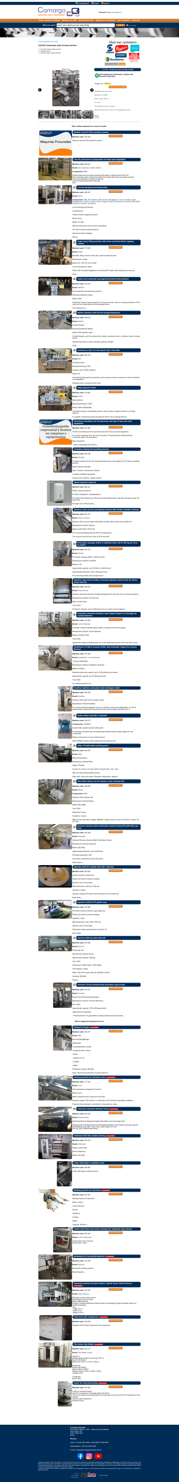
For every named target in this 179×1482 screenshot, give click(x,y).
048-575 (81, 317)
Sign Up (110, 12)
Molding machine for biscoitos (87, 1190)
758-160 (81, 137)
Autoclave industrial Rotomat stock (93, 1109)
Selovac (87, 518)
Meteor (80, 790)
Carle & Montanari (85, 1237)
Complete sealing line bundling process (91, 449)
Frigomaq (84, 168)
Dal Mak (81, 457)
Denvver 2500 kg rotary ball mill (91, 938)
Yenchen (81, 993)
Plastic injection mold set (85, 482)
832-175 (81, 1349)
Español (106, 3)
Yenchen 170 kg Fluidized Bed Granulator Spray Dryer (101, 985)
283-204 (81, 1321)
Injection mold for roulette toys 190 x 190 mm (94, 867)
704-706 (81, 1290)
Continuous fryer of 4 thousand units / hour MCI (98, 350)
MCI (79, 359)
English (96, 3)
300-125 (81, 1140)
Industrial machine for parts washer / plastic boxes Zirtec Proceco (103, 1283)
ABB (85, 200)
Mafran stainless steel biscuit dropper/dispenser (98, 313)
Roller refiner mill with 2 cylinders (92, 715)
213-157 (81, 989)
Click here (111, 76)
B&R (100, 200)
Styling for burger (81, 1027)
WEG (86, 171)
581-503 (81, 1114)
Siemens (83, 203)
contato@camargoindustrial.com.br (88, 1450)
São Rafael (82, 1352)
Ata (79, 168)
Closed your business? (111, 64)
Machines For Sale (69, 20)
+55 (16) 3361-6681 (82, 1442)
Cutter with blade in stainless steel (89, 1163)
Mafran (80, 321)
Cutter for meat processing (85, 1383)
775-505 (81, 248)
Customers (122, 64)
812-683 (81, 620)
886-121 (81, 487)
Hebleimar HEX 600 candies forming (90, 1136)
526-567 (81, 587)
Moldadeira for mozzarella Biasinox (89, 1256)
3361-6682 (95, 1442)
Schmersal (118, 201)
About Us (48, 20)
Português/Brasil (83, 3)
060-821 (81, 164)
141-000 (81, 1261)
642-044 (81, 750)
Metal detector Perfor (86, 388)
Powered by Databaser (103, 1475)
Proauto (111, 201)
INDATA (81, 287)
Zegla (80, 252)
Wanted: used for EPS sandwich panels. (91, 132)
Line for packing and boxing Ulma (92, 187)
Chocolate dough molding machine (50, 49)
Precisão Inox (83, 590)
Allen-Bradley (93, 200)
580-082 (81, 1167)
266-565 (81, 786)
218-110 (81, 549)
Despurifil (81, 836)
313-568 (81, 907)
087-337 (81, 514)
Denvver (81, 946)
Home (41, 20)
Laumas (92, 201)
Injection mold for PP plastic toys (92, 902)
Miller (80, 754)
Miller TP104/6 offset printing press (92, 746)
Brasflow (81, 696)
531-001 (81, 1195)
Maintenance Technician (105, 20)
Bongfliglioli (113, 200)
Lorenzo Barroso (84, 624)
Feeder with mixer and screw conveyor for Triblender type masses (103, 1229)
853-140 (81, 355)
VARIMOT (87, 724)
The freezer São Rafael (84, 1344)
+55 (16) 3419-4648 (89, 1446)
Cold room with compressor (86, 1317)
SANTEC (97, 117)
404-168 (81, 833)
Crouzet (121, 200)
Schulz (89, 1352)
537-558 (81, 1387)
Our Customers (123, 20)
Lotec (98, 201)
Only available (132, 25)
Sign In (117, 12)
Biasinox (81, 1264)
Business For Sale (86, 20)
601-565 (81, 428)
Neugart (104, 201)
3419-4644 (104, 1442)
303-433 (81, 692)
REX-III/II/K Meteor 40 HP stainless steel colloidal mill (100, 781)
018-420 (81, 1233)
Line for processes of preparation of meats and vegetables (99, 159)
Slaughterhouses (45, 51)
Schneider (127, 201)
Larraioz (86, 201)
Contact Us (135, 20)
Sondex (98, 168)
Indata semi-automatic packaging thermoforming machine (103, 279)
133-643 (81, 284)
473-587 (81, 393)
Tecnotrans (92, 203)
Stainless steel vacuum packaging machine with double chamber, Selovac (106, 510)
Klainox (81, 553)
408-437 (81, 192)
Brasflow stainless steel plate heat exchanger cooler (97, 688)
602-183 (81, 454)
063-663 (81, 871)
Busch (80, 518)
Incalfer (92, 168)
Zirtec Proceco (83, 1294)
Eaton (134, 200)
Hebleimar (82, 1144)
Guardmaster (77, 201)
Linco (80, 1085)
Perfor (80, 396)
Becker (105, 200)
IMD (79, 1035)
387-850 (81, 943)
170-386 (81, 654)
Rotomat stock (83, 1117)
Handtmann (82, 657)
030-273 (81, 720)
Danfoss (128, 200)
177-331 (81, 1082)
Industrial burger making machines (50, 53)
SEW (133, 201)
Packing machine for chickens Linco (90, 1077)
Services (56, 20)
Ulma (80, 196)
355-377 (81, 1032)
